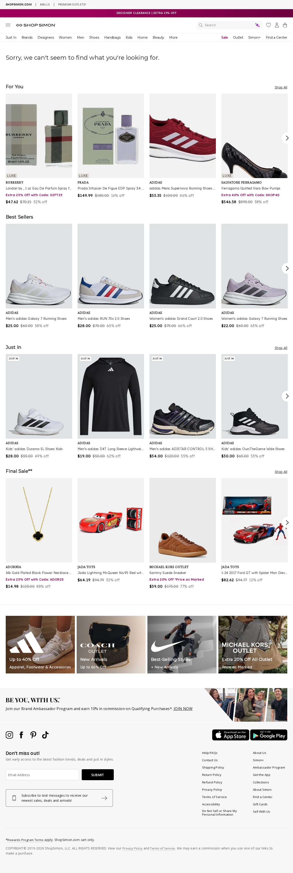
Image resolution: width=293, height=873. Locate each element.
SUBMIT (97, 775)
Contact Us (210, 760)
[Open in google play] (268, 739)
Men (80, 37)
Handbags (112, 37)
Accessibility (211, 804)
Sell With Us (261, 811)
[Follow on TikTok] (45, 737)
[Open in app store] (231, 739)
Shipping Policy (213, 767)
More (173, 37)
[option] (39, 149)
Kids (129, 37)
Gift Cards (260, 804)
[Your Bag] (285, 26)
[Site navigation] (8, 26)
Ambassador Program (269, 767)
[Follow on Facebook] (22, 737)
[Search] (230, 25)
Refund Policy (212, 782)
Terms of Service (214, 797)
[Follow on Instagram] (10, 737)
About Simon (262, 790)
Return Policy (211, 775)
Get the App (261, 775)
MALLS (45, 4)
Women (65, 37)
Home (142, 37)
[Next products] (287, 138)
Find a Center (276, 37)
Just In (11, 37)
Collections (261, 782)
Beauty (158, 37)
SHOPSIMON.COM (19, 4)
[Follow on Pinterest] (34, 737)
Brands (27, 37)
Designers (46, 37)
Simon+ (254, 37)
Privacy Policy (212, 790)
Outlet (238, 37)
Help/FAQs (210, 753)
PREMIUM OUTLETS (72, 4)
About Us (259, 753)
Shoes (94, 37)
